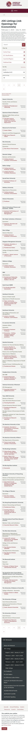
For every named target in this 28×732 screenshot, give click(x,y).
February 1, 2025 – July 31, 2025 (14, 662)
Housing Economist (9, 402)
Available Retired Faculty (10, 690)
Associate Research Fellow (11, 525)
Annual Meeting (14, 707)
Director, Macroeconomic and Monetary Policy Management (11, 581)
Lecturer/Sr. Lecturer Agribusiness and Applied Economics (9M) (11, 540)
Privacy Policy (7, 725)
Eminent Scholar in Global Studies (11, 593)
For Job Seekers (8, 674)
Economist (7, 468)
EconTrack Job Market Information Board (13, 681)
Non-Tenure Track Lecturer (11, 148)
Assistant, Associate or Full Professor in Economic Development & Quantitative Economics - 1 (11, 429)
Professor (6, 201)
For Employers (8, 671)
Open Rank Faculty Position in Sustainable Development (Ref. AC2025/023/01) (10, 484)
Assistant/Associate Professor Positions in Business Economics (10, 378)
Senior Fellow (8, 130)
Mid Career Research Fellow (9, 136)
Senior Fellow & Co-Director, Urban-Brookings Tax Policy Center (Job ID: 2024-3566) (11, 458)
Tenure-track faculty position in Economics (10, 443)
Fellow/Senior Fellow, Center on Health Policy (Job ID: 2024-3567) (10, 453)
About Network (9, 645)
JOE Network (7, 640)
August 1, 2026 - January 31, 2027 (14, 652)
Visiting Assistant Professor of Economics (10, 159)
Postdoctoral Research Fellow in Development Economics (10, 621)
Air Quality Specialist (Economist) (9, 288)
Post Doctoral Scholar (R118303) (10, 553)
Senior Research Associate (11, 607)
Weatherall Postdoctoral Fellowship (10, 106)
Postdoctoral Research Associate (10, 408)
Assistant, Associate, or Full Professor (10, 244)
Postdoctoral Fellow (9, 247)
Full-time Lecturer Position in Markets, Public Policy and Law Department (10, 120)
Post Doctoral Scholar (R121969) (10, 548)
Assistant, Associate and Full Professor (10, 224)
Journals (6, 707)
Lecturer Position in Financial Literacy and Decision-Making (10, 348)
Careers (22, 707)
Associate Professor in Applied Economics (10, 390)
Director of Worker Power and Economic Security (11, 567)
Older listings (9, 668)
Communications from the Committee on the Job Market (14, 686)
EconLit (13, 709)
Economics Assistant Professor (9, 330)
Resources (7, 709)
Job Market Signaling (9, 697)
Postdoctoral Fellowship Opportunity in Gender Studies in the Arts (10, 278)
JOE (4, 15)
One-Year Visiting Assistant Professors (9, 496)
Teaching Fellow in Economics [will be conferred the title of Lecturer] (10, 511)
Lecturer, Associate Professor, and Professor (11, 317)
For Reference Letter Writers (11, 677)
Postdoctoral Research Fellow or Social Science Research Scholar (10, 357)
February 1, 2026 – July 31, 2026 (14, 655)
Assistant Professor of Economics (10, 181)
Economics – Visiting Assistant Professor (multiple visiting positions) (9, 335)
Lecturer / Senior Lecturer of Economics (11, 255)
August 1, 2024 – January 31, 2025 (14, 665)
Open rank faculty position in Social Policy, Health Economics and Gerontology (10, 303)
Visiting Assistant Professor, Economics (10, 169)
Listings (7, 649)
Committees (20, 709)
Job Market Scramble (9, 694)
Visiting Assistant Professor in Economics (10, 235)
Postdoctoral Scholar (9, 366)
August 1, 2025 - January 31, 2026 (14, 659)
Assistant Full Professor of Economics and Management (11, 212)
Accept (4, 728)
